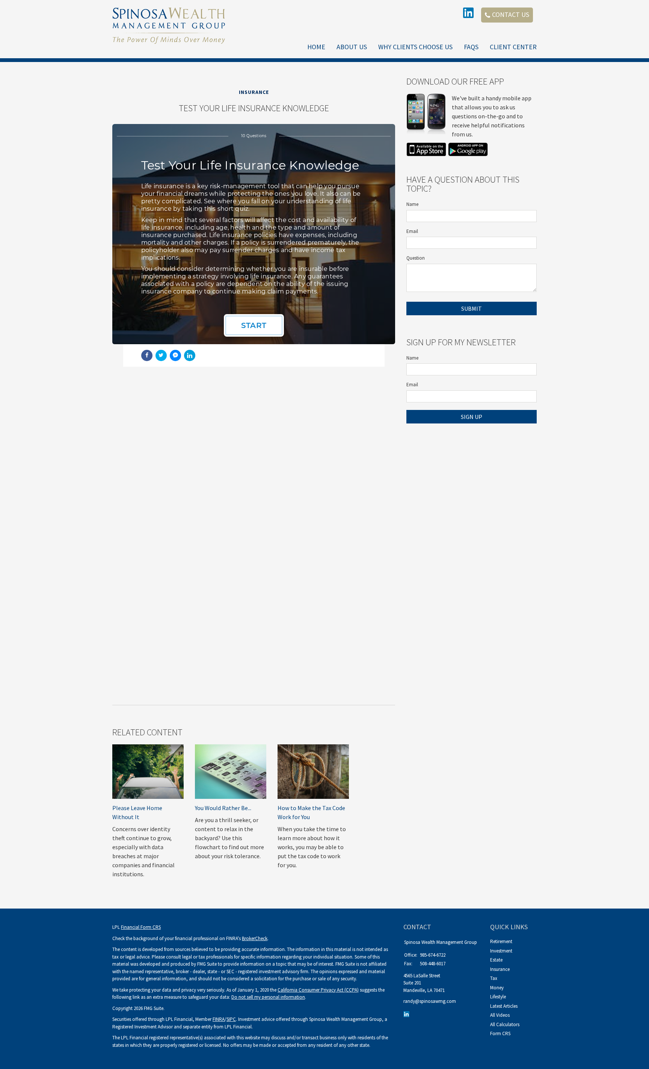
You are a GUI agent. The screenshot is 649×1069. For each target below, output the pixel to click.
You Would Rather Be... (223, 808)
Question (415, 258)
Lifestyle (498, 996)
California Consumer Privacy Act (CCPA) (318, 990)
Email (412, 231)
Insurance (500, 969)
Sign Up (471, 416)
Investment (501, 951)
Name (412, 204)
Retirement (501, 941)
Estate (496, 960)
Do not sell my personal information (268, 997)
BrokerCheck (254, 938)
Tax (493, 978)
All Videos (500, 1015)
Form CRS (500, 1033)
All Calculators (504, 1024)
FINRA (219, 1019)
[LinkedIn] (407, 1014)
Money (497, 987)
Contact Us (510, 14)
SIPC (231, 1019)
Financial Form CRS (141, 927)
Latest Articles (504, 1006)
